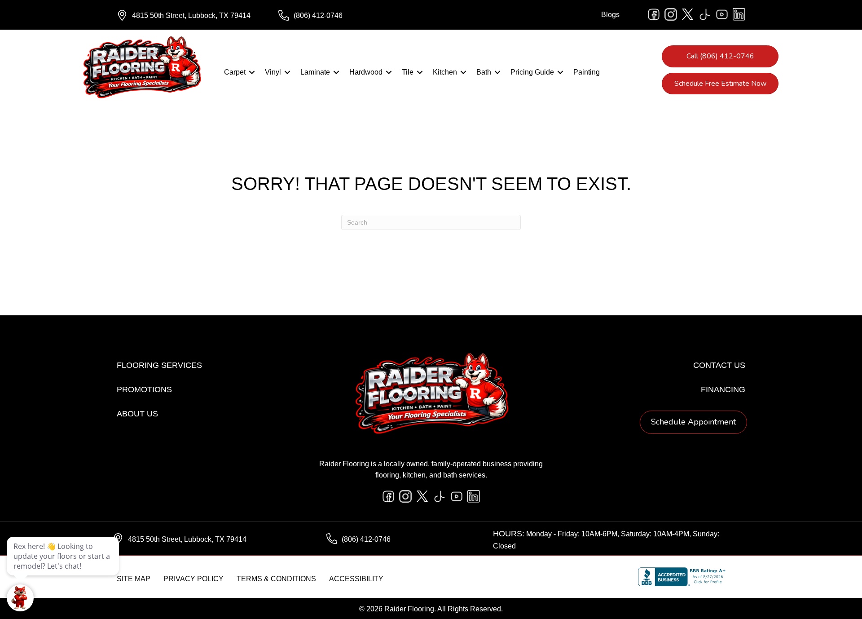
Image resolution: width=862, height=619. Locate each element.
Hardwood (366, 72)
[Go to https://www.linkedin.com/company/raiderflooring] (739, 14)
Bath (483, 72)
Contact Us (719, 365)
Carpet (235, 72)
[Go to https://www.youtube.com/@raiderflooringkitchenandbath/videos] (722, 14)
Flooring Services (159, 365)
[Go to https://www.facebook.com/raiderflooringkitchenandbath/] (653, 14)
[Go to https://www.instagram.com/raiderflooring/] (670, 14)
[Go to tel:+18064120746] (350, 15)
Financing (723, 389)
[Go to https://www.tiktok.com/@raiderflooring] (705, 14)
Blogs (610, 14)
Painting (586, 72)
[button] (252, 72)
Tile (407, 72)
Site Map (133, 579)
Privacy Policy (193, 579)
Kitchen (445, 72)
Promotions (144, 389)
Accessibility (356, 579)
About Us (137, 413)
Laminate (315, 72)
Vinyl (273, 72)
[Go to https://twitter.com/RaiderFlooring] (688, 14)
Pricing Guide (532, 72)
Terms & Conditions (276, 579)
